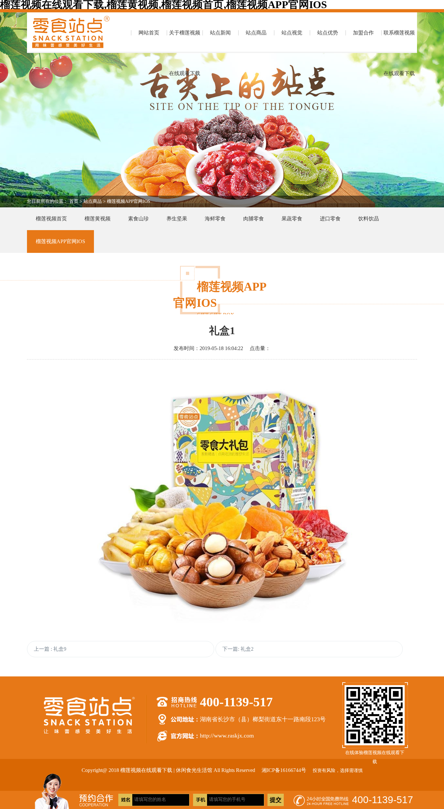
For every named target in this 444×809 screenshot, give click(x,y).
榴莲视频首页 (51, 218)
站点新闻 (220, 32)
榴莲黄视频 (98, 218)
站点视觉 (291, 32)
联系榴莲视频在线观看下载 (399, 41)
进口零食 (330, 218)
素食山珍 (138, 218)
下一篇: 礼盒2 (238, 649)
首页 (73, 201)
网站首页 (148, 32)
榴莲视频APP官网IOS (128, 201)
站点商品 (256, 32)
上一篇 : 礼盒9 (50, 649)
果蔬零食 (291, 218)
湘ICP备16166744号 (284, 770)
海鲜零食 (215, 218)
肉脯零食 (253, 218)
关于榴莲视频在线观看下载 (184, 41)
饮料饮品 (368, 218)
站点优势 (327, 32)
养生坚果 (176, 218)
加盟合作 (363, 32)
